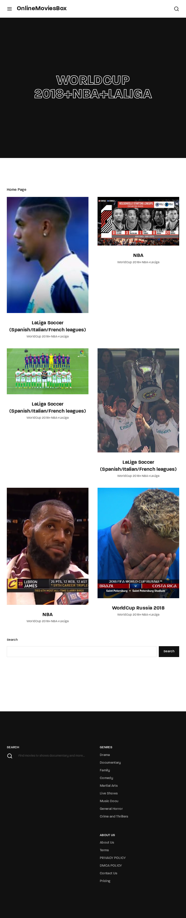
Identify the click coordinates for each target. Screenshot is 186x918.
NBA (138, 255)
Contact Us (108, 873)
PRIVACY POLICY (113, 858)
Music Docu (109, 801)
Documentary (110, 763)
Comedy (106, 778)
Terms (104, 850)
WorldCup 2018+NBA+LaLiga (48, 336)
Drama (105, 755)
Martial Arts (109, 786)
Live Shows (109, 793)
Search (12, 640)
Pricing (105, 881)
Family (105, 770)
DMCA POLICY (111, 866)
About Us (107, 842)
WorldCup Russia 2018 (138, 608)
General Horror (111, 809)
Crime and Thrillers (114, 816)
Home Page (16, 190)
